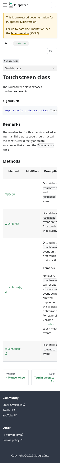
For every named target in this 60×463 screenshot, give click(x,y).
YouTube (8, 415)
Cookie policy (11, 440)
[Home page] (6, 43)
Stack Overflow (12, 405)
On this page (13, 68)
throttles (48, 324)
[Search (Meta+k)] (54, 5)
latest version (20, 33)
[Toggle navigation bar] (5, 4)
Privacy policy (11, 435)
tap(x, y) (10, 194)
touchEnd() (12, 223)
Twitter (7, 410)
